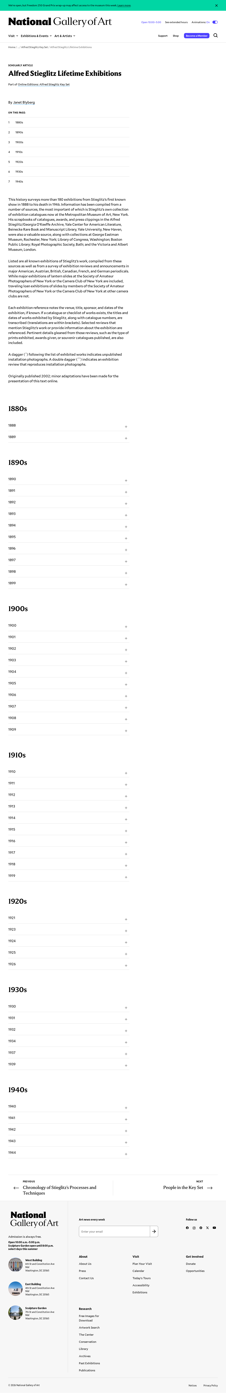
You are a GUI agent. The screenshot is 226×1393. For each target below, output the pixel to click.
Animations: (201, 22)
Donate (191, 1264)
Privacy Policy (210, 1385)
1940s (19, 181)
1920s (19, 162)
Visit (11, 36)
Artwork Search (89, 1327)
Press (82, 1271)
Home (11, 47)
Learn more (124, 5)
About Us (85, 1264)
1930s (19, 171)
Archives (84, 1356)
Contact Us (86, 1278)
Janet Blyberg (24, 102)
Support (163, 35)
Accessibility (141, 1285)
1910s (19, 152)
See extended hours (176, 22)
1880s (19, 122)
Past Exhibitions (89, 1363)
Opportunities (195, 1271)
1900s (19, 142)
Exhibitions (140, 1292)
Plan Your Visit (142, 1264)
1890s (19, 132)
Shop (176, 35)
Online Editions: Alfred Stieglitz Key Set (44, 84)
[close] (216, 5)
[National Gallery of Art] (33, 1218)
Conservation (87, 1342)
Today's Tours (142, 1278)
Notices (193, 1385)
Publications (87, 1370)
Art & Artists (63, 36)
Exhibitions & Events (34, 36)
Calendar (138, 1271)
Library (83, 1349)
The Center (86, 1335)
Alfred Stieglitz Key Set (34, 47)
